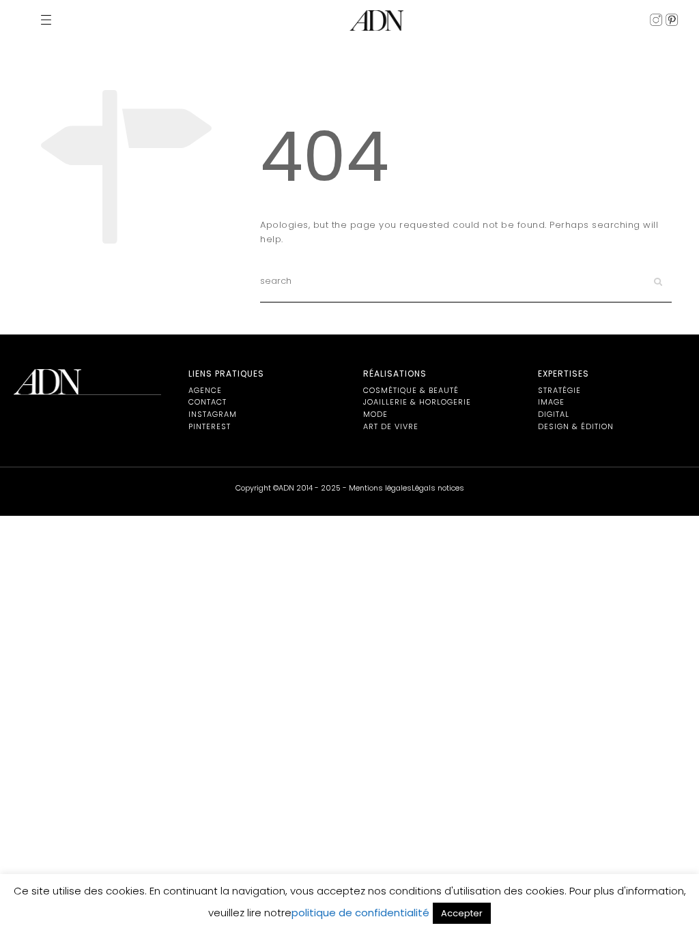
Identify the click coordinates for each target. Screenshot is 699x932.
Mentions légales (380, 487)
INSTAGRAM (212, 414)
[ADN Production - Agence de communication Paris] (376, 20)
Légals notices (438, 487)
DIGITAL (553, 414)
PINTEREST (209, 426)
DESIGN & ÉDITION (576, 426)
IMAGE (551, 401)
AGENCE (205, 390)
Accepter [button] (462, 913)
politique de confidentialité (360, 912)
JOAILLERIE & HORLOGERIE (417, 401)
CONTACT (207, 401)
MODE (375, 414)
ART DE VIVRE (390, 426)
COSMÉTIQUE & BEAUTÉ (411, 390)
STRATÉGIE (559, 390)
